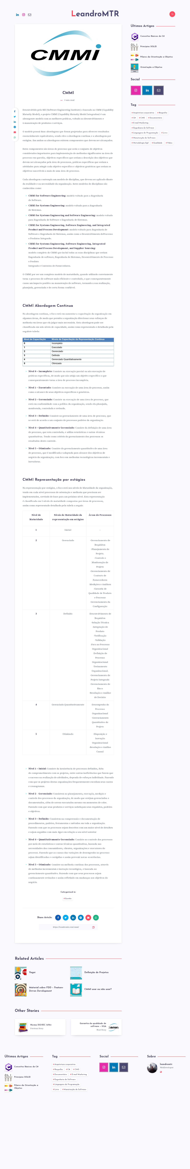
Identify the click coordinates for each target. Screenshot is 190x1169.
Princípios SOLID (148, 47)
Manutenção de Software (144, 138)
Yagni (32, 972)
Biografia (163, 113)
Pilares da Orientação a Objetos (156, 57)
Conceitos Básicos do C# (152, 36)
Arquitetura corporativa (143, 113)
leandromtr (166, 1064)
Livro (165, 133)
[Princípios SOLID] (134, 47)
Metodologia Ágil (141, 143)
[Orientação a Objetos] (134, 67)
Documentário (156, 118)
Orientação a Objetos (151, 67)
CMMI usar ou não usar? (98, 989)
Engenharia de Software (143, 128)
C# (134, 118)
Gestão (68, 899)
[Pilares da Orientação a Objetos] (134, 57)
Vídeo (169, 143)
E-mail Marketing (140, 123)
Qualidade (157, 143)
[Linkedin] (17, 14)
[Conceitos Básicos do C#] (134, 36)
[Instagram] (23, 14)
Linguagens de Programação (145, 133)
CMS (142, 118)
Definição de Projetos (96, 972)
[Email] (29, 14)
